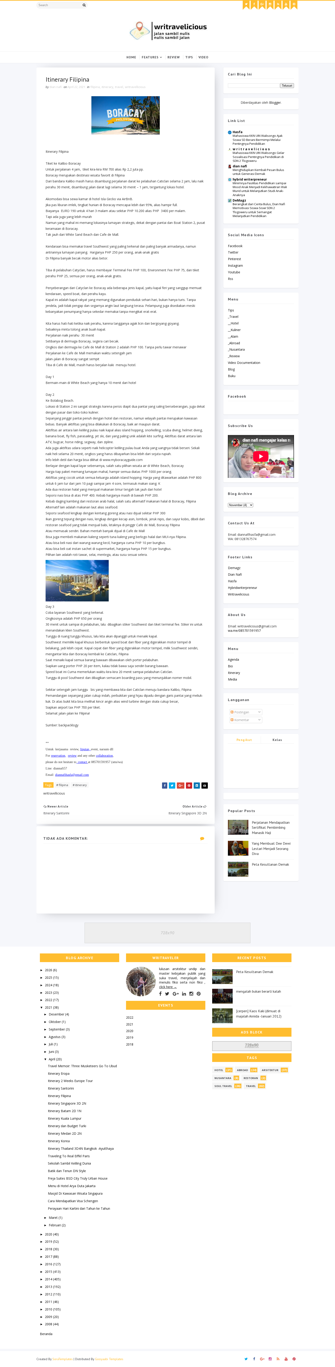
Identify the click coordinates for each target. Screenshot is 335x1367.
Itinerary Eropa (59, 1073)
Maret (54, 1217)
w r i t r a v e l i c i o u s (251, 149)
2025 (49, 977)
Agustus (55, 1037)
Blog (231, 369)
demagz (234, 568)
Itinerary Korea (59, 1141)
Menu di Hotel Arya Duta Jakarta (71, 1186)
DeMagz (239, 200)
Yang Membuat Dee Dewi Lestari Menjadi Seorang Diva (271, 848)
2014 (49, 1279)
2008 (49, 1324)
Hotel (218, 1070)
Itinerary (234, 673)
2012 (49, 1294)
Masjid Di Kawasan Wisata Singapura (75, 1193)
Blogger (275, 102)
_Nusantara (236, 349)
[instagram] (270, 5)
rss (230, 279)
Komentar (241, 720)
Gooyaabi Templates (109, 1359)
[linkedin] (184, 994)
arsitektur (270, 1070)
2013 (49, 1286)
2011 (49, 1302)
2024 (49, 985)
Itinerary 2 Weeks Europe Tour (70, 1081)
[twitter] (246, 5)
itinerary (107, 87)
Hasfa (237, 132)
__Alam (233, 336)
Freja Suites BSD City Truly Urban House (78, 1178)
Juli (51, 1044)
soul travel (223, 1086)
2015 (49, 1271)
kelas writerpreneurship (277, 740)
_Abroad (234, 343)
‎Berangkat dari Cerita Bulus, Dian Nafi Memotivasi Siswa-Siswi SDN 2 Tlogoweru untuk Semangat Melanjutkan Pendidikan (259, 210)
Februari (55, 1225)
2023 (49, 992)
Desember (57, 1014)
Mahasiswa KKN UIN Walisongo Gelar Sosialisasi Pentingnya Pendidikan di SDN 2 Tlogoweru (258, 157)
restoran (251, 1078)
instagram (235, 265)
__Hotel (233, 323)
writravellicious (135, 87)
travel (119, 87)
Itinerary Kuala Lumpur (64, 1118)
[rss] (278, 5)
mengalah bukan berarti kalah (258, 991)
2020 (49, 1234)
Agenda (233, 659)
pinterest (234, 259)
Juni (52, 1051)
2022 (49, 1000)
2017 (49, 1256)
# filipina (62, 785)
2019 (49, 1241)
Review (174, 57)
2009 (49, 1317)
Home (131, 57)
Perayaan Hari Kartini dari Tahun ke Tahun (79, 1208)
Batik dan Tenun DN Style (67, 1171)
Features (150, 57)
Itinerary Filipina (59, 1096)
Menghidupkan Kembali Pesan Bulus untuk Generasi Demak (258, 172)
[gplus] (262, 5)
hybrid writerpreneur (250, 179)
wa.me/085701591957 (244, 630)
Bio (230, 666)
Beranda (46, 1334)
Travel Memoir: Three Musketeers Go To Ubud (82, 1066)
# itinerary (80, 785)
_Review (234, 356)
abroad (242, 1070)
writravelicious (238, 594)
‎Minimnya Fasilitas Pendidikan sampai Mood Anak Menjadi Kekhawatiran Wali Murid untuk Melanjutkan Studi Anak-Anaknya (260, 189)
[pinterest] (294, 5)
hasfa (232, 581)
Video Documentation (244, 362)
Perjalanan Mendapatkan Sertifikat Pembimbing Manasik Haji (271, 827)
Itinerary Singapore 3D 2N (67, 1103)
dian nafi (240, 166)
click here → (168, 987)
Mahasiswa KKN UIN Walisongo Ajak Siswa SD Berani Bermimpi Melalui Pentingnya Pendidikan (258, 140)
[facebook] (254, 5)
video (203, 57)
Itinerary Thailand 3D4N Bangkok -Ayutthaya (81, 1148)
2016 (49, 1264)
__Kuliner (234, 330)
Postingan (241, 712)
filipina (95, 87)
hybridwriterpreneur (242, 587)
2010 (49, 1309)
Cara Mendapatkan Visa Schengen (73, 1201)
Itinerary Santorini (61, 1088)
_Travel (233, 316)
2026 (49, 970)
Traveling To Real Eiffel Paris (69, 1156)
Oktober (55, 1022)
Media (232, 679)
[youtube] (286, 5)
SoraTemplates (62, 1359)
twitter (233, 252)
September (57, 1029)
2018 (49, 1249)
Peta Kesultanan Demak (270, 864)
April (52, 1059)
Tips (189, 57)
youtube (234, 272)
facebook (235, 246)
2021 (49, 1007)
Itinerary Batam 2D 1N (64, 1111)
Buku (231, 376)
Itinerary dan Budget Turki (67, 1126)
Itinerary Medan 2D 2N (65, 1133)
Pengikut (244, 740)
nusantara (222, 1078)
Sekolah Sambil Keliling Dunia (69, 1163)
